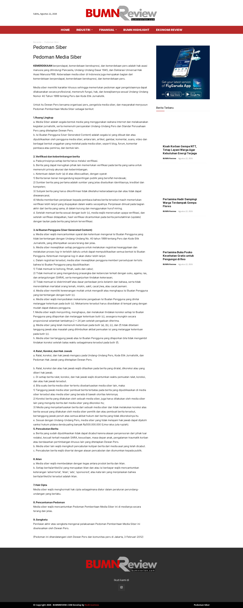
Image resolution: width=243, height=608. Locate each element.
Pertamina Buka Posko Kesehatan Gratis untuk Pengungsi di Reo (178, 256)
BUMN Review (169, 158)
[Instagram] (121, 587)
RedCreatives (92, 605)
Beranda (37, 42)
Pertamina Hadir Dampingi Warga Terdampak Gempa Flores (180, 203)
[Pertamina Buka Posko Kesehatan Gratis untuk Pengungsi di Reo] (183, 239)
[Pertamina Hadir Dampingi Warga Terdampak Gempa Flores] (183, 186)
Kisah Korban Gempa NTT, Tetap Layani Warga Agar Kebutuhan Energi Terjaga (180, 150)
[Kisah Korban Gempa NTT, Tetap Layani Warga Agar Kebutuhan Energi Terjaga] (183, 134)
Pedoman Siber (202, 605)
